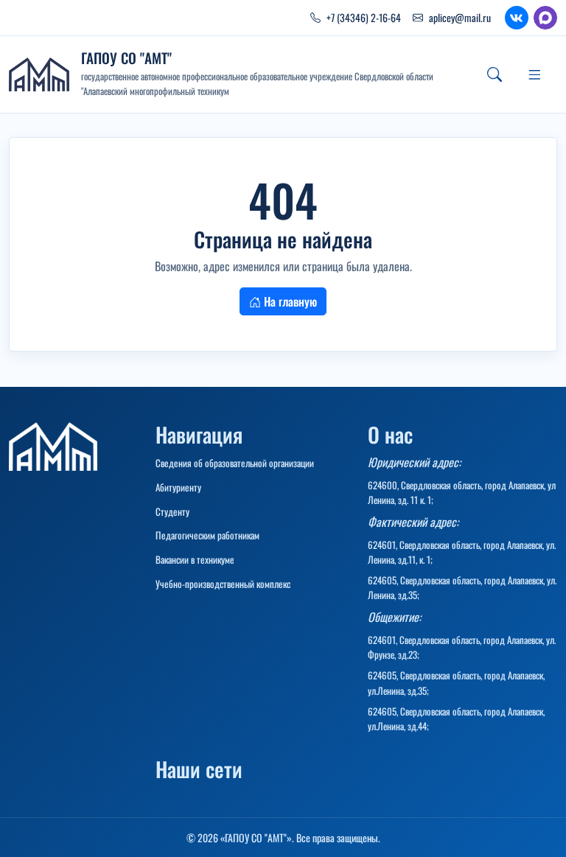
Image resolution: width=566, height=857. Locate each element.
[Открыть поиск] (494, 74)
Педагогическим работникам (207, 535)
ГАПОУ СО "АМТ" (126, 58)
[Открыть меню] (534, 74)
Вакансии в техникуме (195, 559)
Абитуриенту (178, 487)
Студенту (172, 511)
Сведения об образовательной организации (235, 462)
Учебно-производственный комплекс (223, 583)
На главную (289, 301)
